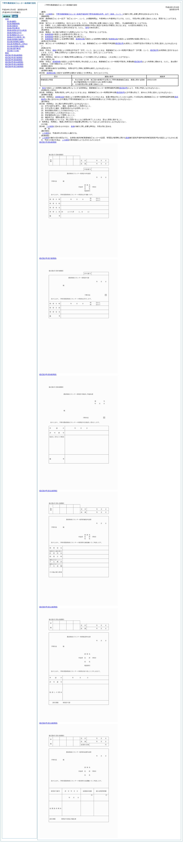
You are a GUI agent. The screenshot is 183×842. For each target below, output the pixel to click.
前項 (44, 88)
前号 (87, 28)
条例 (72, 126)
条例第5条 (49, 34)
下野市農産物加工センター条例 (89, 14)
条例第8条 (49, 37)
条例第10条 (80, 39)
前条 (54, 50)
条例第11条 (113, 39)
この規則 (49, 14)
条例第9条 (49, 39)
